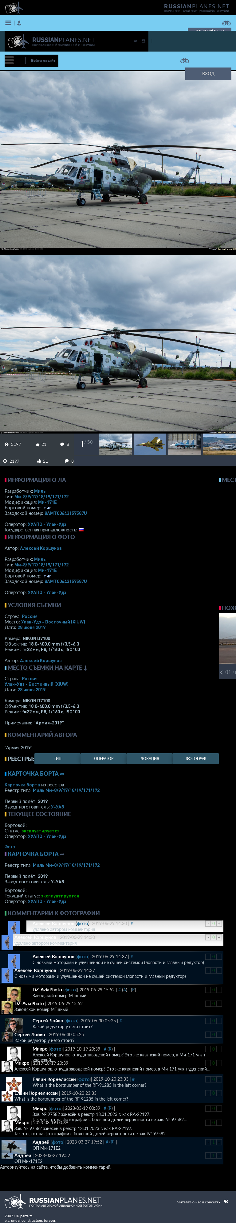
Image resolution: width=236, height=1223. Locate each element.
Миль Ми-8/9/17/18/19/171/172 (66, 790)
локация (149, 758)
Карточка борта (22, 784)
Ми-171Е (47, 502)
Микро (40, 1048)
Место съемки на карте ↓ (48, 667)
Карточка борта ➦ (36, 773)
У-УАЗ (57, 806)
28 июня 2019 (31, 627)
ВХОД (208, 73)
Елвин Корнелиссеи (54, 1079)
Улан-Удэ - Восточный (53, 621)
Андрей (41, 1142)
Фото (10, 846)
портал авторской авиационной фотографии (196, 11)
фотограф (196, 758)
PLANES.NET (197, 6)
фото (82, 923)
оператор (103, 758)
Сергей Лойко (48, 1020)
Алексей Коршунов (41, 548)
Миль (40, 491)
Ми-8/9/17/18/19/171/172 (41, 496)
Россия (29, 616)
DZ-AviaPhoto (47, 989)
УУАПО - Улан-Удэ (47, 524)
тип (48, 507)
